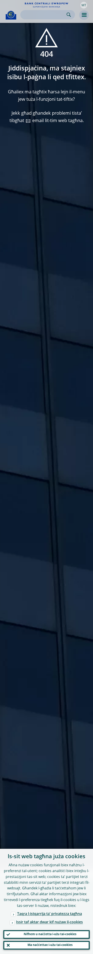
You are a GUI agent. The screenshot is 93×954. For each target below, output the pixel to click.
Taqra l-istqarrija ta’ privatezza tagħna (49, 914)
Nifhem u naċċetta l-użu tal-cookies (50, 934)
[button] (83, 5)
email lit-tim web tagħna (57, 121)
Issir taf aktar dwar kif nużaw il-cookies (49, 922)
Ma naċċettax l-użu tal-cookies (50, 945)
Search (68, 15)
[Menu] (84, 15)
